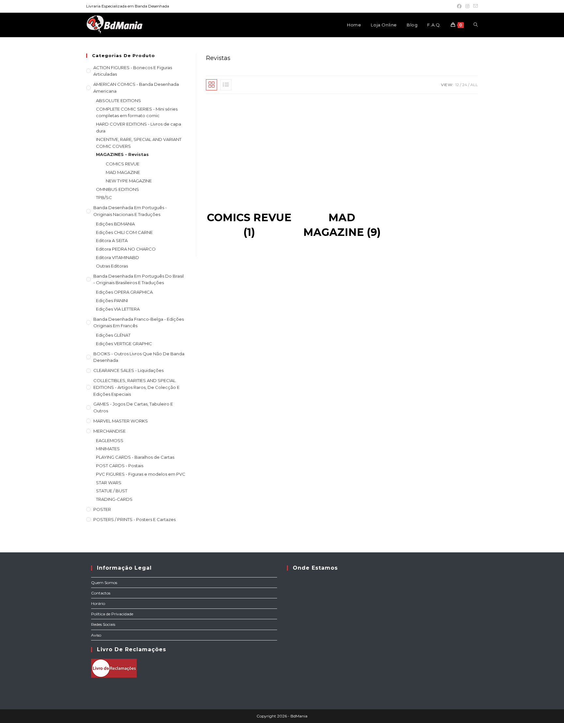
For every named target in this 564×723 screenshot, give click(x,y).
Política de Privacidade (112, 613)
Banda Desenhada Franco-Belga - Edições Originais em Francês (138, 322)
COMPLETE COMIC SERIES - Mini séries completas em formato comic (137, 112)
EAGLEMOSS (109, 440)
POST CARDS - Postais (119, 465)
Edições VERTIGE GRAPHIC (124, 343)
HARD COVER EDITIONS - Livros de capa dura (138, 127)
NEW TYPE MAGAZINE (129, 180)
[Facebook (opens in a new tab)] (459, 6)
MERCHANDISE (109, 431)
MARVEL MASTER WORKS (120, 420)
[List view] (225, 84)
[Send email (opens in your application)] (474, 6)
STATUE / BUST (111, 490)
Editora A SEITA (112, 240)
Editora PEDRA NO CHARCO (126, 249)
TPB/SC (104, 197)
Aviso (96, 635)
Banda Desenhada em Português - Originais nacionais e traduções (130, 211)
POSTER (102, 509)
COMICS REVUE (122, 163)
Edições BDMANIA (115, 223)
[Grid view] (211, 84)
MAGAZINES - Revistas (122, 154)
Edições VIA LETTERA (118, 309)
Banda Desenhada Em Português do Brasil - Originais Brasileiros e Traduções (138, 279)
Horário (98, 603)
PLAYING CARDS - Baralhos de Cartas (135, 457)
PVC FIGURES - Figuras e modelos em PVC (140, 474)
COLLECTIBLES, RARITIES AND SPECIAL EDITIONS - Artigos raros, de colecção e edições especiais (136, 387)
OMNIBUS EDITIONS (117, 189)
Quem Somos (104, 582)
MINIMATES (108, 448)
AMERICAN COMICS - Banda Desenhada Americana (136, 88)
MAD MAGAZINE (123, 172)
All (474, 84)
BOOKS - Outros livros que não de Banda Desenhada (138, 357)
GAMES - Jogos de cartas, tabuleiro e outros (133, 407)
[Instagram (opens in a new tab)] (467, 6)
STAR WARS (108, 482)
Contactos (100, 593)
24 (464, 84)
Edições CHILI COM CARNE (124, 232)
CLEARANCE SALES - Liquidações (128, 370)
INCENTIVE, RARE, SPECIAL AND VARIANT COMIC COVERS (138, 143)
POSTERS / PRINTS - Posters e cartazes (134, 519)
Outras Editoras (112, 266)
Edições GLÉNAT (113, 335)
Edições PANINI (112, 300)
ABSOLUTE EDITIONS (118, 100)
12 (457, 84)
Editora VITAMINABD (117, 257)
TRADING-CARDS (114, 499)
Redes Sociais (103, 624)
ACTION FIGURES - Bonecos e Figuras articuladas (132, 71)
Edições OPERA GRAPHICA (124, 292)
